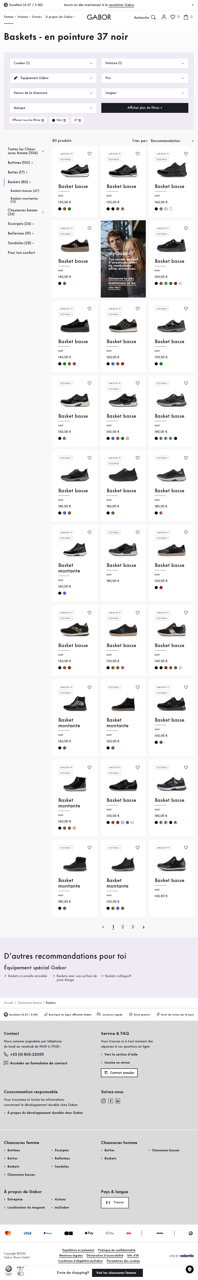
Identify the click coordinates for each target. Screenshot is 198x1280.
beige (127, 438)
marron (64, 208)
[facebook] (110, 1100)
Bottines (13, 1150)
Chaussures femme (30, 1003)
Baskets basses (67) (24, 190)
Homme (23, 16)
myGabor (62, 1207)
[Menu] (26, 1266)
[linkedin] (117, 1100)
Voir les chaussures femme (116, 1272)
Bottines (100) (19, 163)
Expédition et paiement (78, 1250)
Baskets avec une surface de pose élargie (77, 978)
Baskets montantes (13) (24, 200)
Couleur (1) (22, 63)
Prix (108, 78)
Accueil (8, 1003)
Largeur (111, 92)
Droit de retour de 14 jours (177, 1015)
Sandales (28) (19, 243)
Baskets (13, 1166)
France (118, 1202)
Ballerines (62, 1158)
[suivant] (144, 927)
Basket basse (73, 186)
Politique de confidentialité (117, 1250)
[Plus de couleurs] (180, 283)
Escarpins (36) (19, 224)
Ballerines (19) (19, 233)
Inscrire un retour (117, 1062)
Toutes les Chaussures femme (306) (23, 151)
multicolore (64, 438)
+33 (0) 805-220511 (27, 1054)
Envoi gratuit (142, 1015)
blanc (170, 208)
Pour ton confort (21, 253)
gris (122, 208)
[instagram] (103, 1100)
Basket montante (69, 568)
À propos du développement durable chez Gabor (45, 1112)
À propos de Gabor (59, 16)
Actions (60, 1199)
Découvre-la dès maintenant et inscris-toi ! (122, 283)
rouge (175, 283)
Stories (37, 16)
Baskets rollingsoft (118, 976)
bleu (112, 363)
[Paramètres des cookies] (190, 1269)
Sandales (62, 1166)
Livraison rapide (113, 1015)
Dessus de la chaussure (30, 92)
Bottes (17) (16, 172)
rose (165, 208)
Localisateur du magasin (26, 1207)
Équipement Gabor (34, 78)
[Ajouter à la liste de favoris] (89, 153)
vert (69, 208)
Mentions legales (71, 1255)
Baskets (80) (18, 182)
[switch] (20, 1274)
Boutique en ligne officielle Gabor (70, 1015)
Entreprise (15, 1199)
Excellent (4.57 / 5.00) (23, 1015)
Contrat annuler (121, 1072)
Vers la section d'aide (121, 1054)
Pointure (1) (113, 63)
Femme (9, 16)
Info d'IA (133, 1255)
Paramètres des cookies (123, 1261)
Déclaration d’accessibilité (105, 1255)
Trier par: (140, 141)
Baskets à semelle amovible (27, 976)
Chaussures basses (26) (22, 212)
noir (59, 208)
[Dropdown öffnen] (15, 17)
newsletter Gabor (121, 5)
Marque (19, 108)
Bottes (12, 1158)
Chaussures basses (21, 1174)
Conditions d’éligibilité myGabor (80, 1261)
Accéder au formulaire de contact (38, 1063)
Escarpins (62, 1150)
